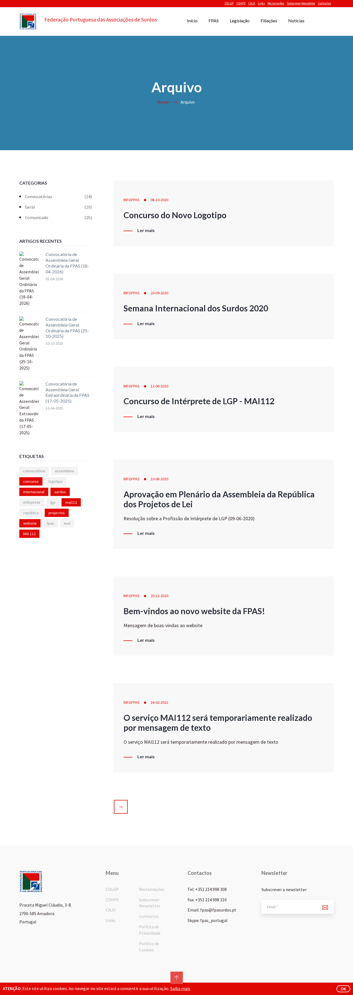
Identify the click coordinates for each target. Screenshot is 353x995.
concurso (31, 481)
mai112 (71, 502)
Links (261, 3)
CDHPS (240, 3)
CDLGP (229, 3)
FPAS (213, 20)
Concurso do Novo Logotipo (175, 215)
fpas (50, 523)
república (31, 512)
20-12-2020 (159, 595)
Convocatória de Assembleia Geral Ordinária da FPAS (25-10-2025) (67, 327)
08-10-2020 (159, 199)
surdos (60, 491)
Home (163, 102)
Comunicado (58, 217)
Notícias (296, 20)
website (30, 523)
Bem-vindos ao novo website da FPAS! (194, 611)
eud (67, 523)
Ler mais (146, 230)
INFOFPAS (132, 199)
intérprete (31, 502)
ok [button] (343, 988)
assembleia (64, 470)
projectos (57, 512)
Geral (58, 207)
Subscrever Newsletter (301, 3)
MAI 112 (29, 533)
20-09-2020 (159, 292)
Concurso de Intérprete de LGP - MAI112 (199, 401)
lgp (52, 502)
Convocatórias (58, 196)
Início (192, 20)
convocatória (34, 470)
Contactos (324, 3)
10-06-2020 (159, 478)
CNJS (251, 3)
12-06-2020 (159, 386)
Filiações (269, 20)
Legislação (240, 20)
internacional (33, 491)
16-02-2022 (159, 702)
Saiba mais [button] (180, 988)
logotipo (56, 481)
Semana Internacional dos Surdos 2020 (196, 308)
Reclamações (276, 3)
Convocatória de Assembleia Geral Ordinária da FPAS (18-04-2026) (67, 263)
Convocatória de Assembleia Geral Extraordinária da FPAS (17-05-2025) (67, 392)
